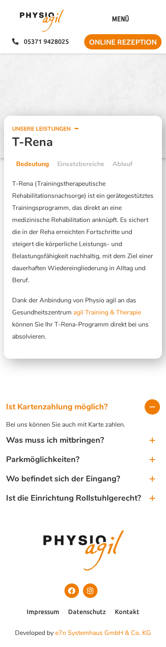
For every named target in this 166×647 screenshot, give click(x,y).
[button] (120, 19)
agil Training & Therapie (107, 312)
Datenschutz (87, 611)
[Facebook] (71, 590)
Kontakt (127, 611)
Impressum (43, 611)
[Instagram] (90, 590)
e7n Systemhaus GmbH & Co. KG (103, 633)
